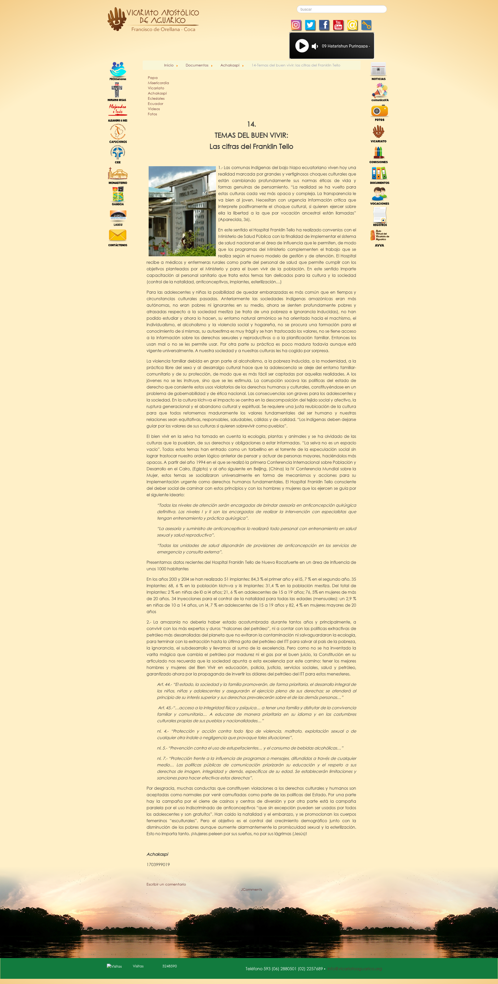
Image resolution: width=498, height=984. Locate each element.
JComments (251, 889)
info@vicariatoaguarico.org (355, 968)
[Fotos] (379, 112)
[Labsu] (117, 215)
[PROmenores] (117, 70)
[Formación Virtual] (379, 236)
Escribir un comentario (166, 884)
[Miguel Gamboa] (117, 195)
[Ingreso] (379, 215)
